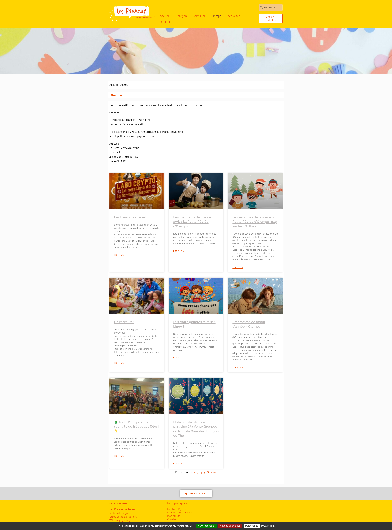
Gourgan (181, 16)
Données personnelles (179, 512)
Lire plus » (119, 255)
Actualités (233, 16)
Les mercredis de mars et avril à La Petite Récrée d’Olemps (192, 221)
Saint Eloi (199, 16)
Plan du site (173, 516)
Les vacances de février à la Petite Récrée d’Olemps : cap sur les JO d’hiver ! (254, 221)
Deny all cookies (231, 525)
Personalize (251, 525)
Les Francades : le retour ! (133, 217)
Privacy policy (268, 525)
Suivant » (213, 472)
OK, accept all (207, 525)
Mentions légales (176, 509)
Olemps (216, 16)
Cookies (171, 519)
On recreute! (124, 322)
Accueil (165, 16)
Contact (165, 22)
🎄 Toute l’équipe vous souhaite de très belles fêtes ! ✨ (136, 426)
